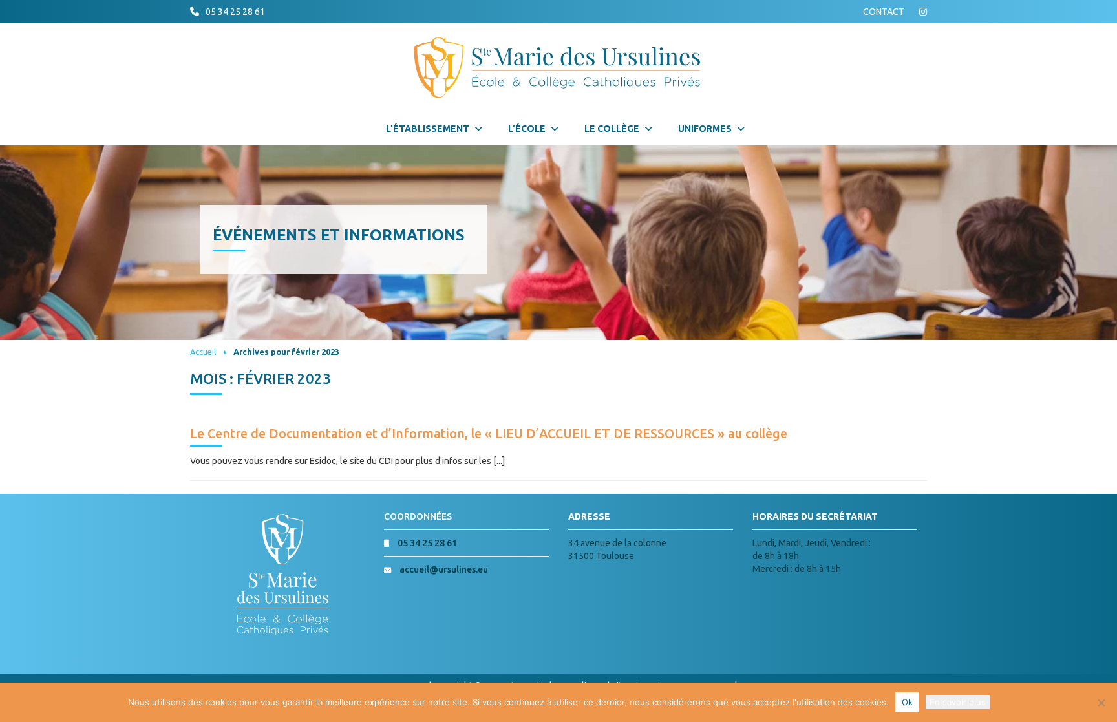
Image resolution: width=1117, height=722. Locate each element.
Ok (907, 702)
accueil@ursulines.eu (443, 569)
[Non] (1100, 702)
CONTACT (883, 11)
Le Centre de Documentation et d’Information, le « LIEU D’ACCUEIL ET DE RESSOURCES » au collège (488, 434)
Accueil (203, 351)
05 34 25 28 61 (235, 11)
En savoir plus (958, 702)
